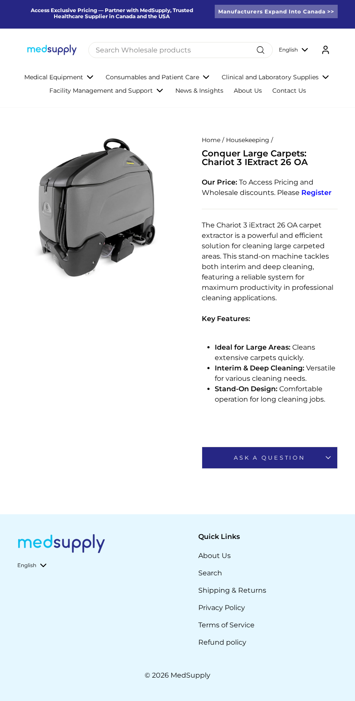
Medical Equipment (53, 77)
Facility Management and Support (101, 90)
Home (211, 139)
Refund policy (222, 642)
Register (316, 192)
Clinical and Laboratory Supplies (270, 77)
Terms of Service (226, 625)
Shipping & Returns (232, 590)
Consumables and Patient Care (152, 77)
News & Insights (199, 90)
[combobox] (180, 50)
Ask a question (270, 457)
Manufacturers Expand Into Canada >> (276, 11)
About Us (248, 90)
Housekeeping (247, 139)
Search (210, 573)
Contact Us (289, 90)
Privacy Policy (221, 608)
